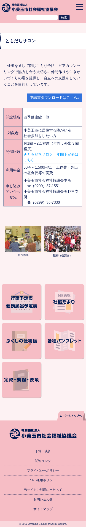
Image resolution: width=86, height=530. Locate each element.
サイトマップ (43, 509)
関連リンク (43, 461)
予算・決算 (43, 451)
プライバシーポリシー (43, 470)
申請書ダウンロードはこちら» (54, 97)
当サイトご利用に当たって (43, 490)
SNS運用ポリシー (43, 480)
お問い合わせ (43, 499)
